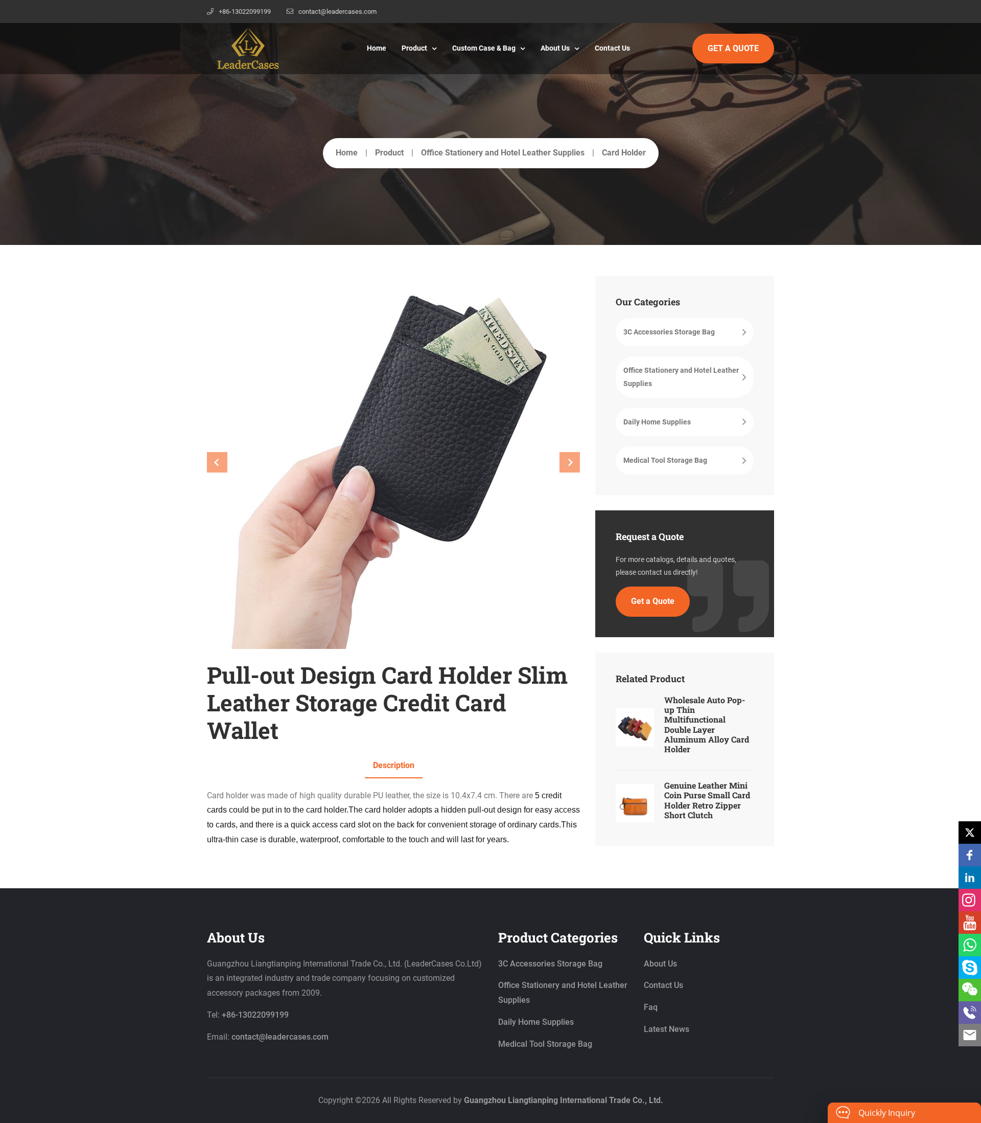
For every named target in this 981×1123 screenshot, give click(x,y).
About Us (555, 48)
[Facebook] (970, 855)
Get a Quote (652, 601)
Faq (651, 1007)
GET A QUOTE (733, 48)
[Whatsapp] (970, 945)
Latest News (666, 1029)
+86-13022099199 (245, 11)
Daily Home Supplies (657, 422)
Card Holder (624, 153)
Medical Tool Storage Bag (665, 460)
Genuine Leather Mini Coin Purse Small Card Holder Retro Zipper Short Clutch (707, 800)
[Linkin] (970, 877)
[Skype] (970, 967)
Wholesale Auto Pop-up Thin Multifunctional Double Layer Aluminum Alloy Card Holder (706, 724)
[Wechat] (970, 990)
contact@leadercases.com (337, 11)
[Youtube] (970, 922)
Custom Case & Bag (484, 48)
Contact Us (612, 48)
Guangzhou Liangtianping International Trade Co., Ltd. (563, 1100)
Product (414, 48)
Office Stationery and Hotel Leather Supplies (503, 153)
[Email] (970, 1035)
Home (376, 48)
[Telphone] (970, 1012)
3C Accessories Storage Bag (669, 332)
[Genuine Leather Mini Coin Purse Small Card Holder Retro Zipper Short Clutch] (635, 803)
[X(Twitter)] (970, 832)
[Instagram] (970, 900)
